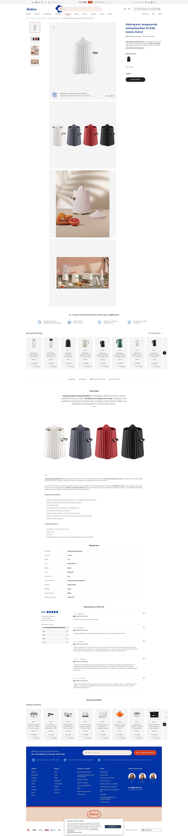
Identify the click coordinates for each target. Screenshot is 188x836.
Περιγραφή (71, 379)
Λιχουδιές (34, 777)
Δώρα (160, 14)
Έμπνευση (145, 14)
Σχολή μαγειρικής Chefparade (108, 786)
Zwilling (56, 786)
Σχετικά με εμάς (104, 802)
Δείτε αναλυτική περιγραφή (134, 48)
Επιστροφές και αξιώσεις (84, 772)
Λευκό (69, 568)
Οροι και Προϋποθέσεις (84, 785)
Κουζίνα (33, 772)
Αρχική (33, 792)
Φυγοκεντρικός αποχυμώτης (76, 580)
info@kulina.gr (135, 788)
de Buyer (56, 789)
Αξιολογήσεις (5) (98, 379)
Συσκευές (34, 780)
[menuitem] (28, 14)
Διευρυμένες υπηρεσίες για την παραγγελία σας (85, 775)
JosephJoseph (58, 783)
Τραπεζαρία (34, 774)
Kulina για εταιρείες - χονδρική (109, 783)
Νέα (153, 14)
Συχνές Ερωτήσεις (105, 780)
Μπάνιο (33, 786)
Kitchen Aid (57, 780)
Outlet (33, 795)
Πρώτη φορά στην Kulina (107, 777)
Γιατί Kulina (103, 794)
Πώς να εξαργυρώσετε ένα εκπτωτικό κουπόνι (107, 798)
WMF (55, 772)
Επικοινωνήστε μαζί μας (84, 791)
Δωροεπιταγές (81, 794)
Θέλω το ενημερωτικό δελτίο (145, 752)
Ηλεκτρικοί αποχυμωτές (74, 551)
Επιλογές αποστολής (82, 782)
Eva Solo (56, 792)
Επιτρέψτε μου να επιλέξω (74, 832)
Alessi (69, 593)
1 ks (68, 576)
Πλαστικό (70, 572)
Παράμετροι (83, 379)
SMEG (56, 777)
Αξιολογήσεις (104, 772)
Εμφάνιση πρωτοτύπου (81, 616)
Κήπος (33, 783)
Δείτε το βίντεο (110, 95)
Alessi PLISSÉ (71, 584)
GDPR (79, 788)
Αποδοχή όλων (113, 826)
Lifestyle (33, 789)
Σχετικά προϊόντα (114, 379)
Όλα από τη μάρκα (154, 333)
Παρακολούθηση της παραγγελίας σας (109, 790)
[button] (34, 734)
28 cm (69, 589)
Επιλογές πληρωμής (82, 779)
